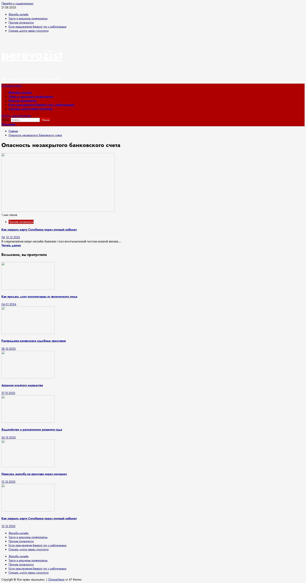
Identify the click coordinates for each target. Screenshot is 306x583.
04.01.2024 (8, 304)
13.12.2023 (8, 482)
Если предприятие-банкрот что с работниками (41, 105)
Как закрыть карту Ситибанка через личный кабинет (39, 230)
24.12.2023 (8, 437)
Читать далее (11, 245)
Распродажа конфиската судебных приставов (33, 341)
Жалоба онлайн (20, 92)
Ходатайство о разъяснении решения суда (31, 430)
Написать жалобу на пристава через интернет (34, 474)
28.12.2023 (8, 349)
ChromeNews (56, 580)
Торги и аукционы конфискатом (30, 97)
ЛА (3, 237)
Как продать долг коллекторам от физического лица (39, 297)
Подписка (8, 124)
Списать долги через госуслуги (30, 109)
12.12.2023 (13, 237)
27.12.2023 (8, 393)
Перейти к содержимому (17, 3)
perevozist (32, 55)
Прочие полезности (22, 101)
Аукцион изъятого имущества (22, 385)
